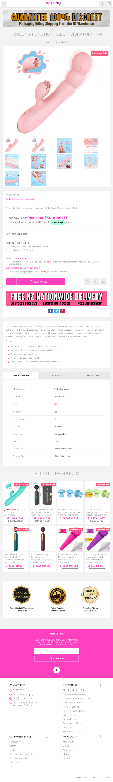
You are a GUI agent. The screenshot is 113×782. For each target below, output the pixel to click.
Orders (66, 746)
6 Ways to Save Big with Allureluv (78, 698)
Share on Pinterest (62, 311)
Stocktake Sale (99, 53)
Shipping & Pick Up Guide (74, 690)
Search (12, 746)
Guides (12, 750)
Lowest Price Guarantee (74, 694)
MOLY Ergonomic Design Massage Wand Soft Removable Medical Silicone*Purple (95, 558)
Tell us (50, 262)
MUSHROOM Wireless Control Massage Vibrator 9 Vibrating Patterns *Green (97, 512)
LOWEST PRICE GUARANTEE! (18, 258)
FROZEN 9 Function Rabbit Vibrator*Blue (14, 512)
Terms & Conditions (72, 723)
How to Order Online (72, 703)
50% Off (88, 495)
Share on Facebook (50, 311)
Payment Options (71, 707)
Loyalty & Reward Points (74, 711)
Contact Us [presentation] (92, 375)
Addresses (68, 750)
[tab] (21, 376)
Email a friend (103, 281)
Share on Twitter (56, 311)
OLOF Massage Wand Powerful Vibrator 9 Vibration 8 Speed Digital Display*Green (14, 558)
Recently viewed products (21, 754)
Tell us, (44, 272)
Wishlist (66, 758)
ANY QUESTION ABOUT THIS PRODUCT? (23, 268)
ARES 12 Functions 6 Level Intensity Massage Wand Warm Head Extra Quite (42, 512)
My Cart (66, 754)
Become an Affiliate (72, 731)
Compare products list (19, 758)
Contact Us (14, 742)
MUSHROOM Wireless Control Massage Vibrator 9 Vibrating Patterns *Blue (70, 512)
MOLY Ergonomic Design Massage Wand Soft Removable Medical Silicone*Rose (68, 558)
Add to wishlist (87, 281)
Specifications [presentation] (20, 375)
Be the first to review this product (20, 199)
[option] (56, 18)
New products (16, 762)
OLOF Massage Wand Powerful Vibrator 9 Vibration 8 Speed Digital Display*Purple (41, 558)
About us (67, 727)
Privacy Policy (69, 719)
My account (68, 742)
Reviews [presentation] (56, 375)
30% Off (88, 540)
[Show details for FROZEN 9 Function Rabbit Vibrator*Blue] (16, 494)
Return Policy (69, 715)
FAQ (11, 766)
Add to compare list (95, 281)
